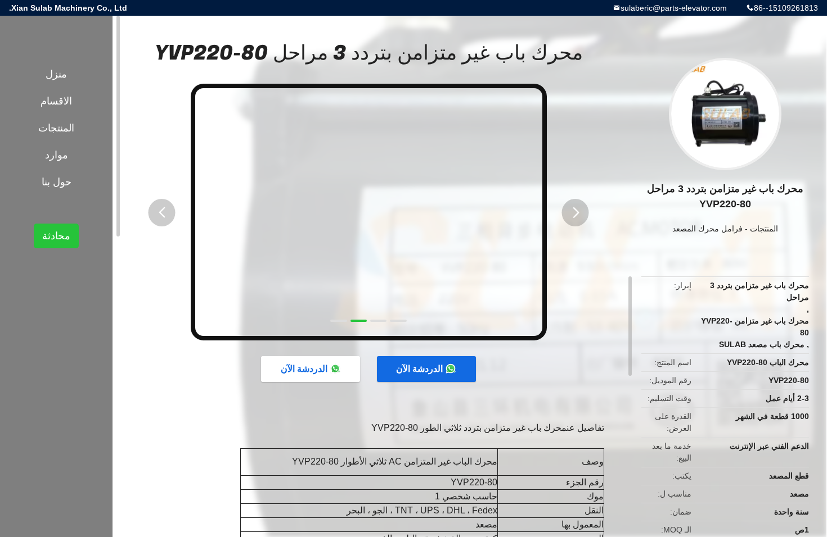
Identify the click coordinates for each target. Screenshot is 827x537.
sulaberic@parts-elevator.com (674, 7)
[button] (162, 212)
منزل (56, 74)
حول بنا (56, 182)
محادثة (56, 236)
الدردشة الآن (419, 369)
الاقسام (56, 101)
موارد (56, 155)
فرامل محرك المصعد (707, 228)
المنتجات (764, 228)
